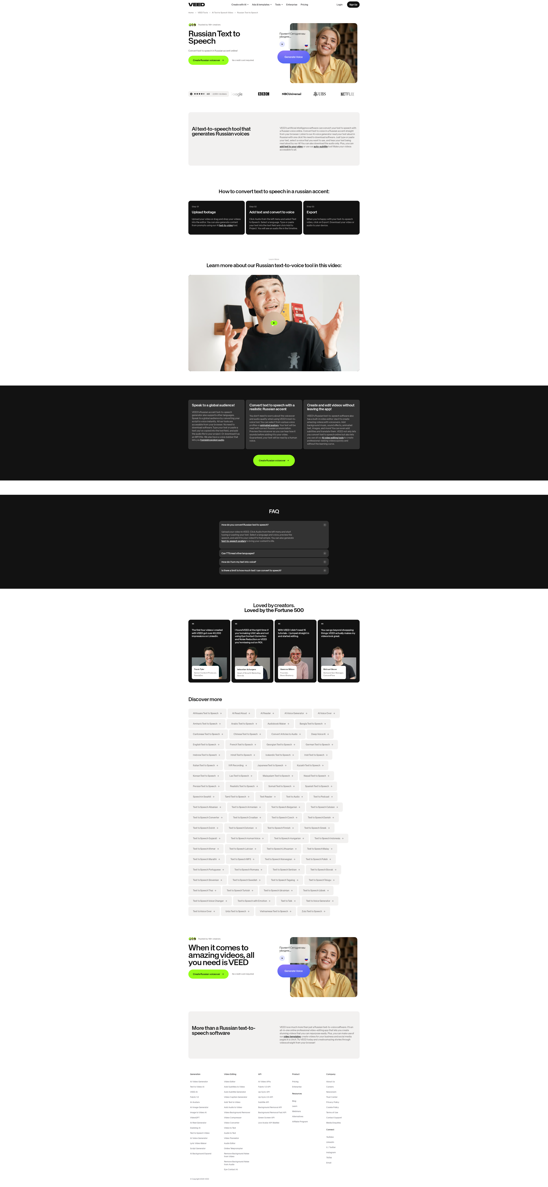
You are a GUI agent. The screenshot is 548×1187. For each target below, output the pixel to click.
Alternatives (297, 1116)
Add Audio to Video (233, 1107)
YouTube (330, 1137)
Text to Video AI (197, 1086)
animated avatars (269, 425)
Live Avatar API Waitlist (268, 1122)
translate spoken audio (212, 440)
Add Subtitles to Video (234, 1086)
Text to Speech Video (199, 1133)
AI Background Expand (200, 1153)
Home (191, 12)
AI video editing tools (332, 437)
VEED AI (194, 1092)
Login (339, 4)
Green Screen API (266, 1117)
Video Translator (231, 1138)
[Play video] (274, 323)
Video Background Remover (237, 1112)
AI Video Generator (199, 1081)
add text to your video (291, 146)
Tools (278, 4)
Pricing (304, 4)
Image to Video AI (198, 1112)
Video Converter (231, 1122)
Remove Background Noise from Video (236, 1155)
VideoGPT (195, 1117)
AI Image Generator (199, 1107)
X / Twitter (331, 1147)
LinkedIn (330, 1142)
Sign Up (353, 4)
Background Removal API (270, 1107)
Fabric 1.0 (194, 1097)
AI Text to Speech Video (222, 12)
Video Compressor (232, 1117)
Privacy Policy (332, 1102)
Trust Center (332, 1097)
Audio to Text (230, 1133)
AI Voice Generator (198, 1138)
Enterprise (291, 4)
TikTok (329, 1157)
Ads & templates (260, 4)
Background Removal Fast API (272, 1112)
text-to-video (226, 225)
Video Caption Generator (235, 1097)
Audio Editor (229, 1143)
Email (328, 1162)
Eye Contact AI (231, 1169)
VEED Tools (203, 12)
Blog (294, 1101)
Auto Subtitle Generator (235, 1092)
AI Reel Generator (198, 1122)
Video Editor (229, 1081)
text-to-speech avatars (233, 541)
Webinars (296, 1111)
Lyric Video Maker (198, 1143)
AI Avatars (195, 1102)
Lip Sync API (264, 1092)
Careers (330, 1086)
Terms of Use (332, 1112)
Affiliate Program (300, 1121)
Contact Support (334, 1117)
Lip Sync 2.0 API (265, 1097)
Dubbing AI (195, 1128)
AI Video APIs (264, 1081)
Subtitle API (263, 1102)
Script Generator (198, 1148)
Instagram (331, 1152)
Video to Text (230, 1128)
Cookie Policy (332, 1107)
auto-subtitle (321, 146)
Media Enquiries (333, 1122)
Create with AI (238, 4)
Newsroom (331, 1092)
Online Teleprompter (233, 1148)
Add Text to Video (232, 1102)
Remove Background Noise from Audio (236, 1163)
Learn (294, 1106)
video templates (292, 1036)
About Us (330, 1081)
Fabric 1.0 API (264, 1086)
